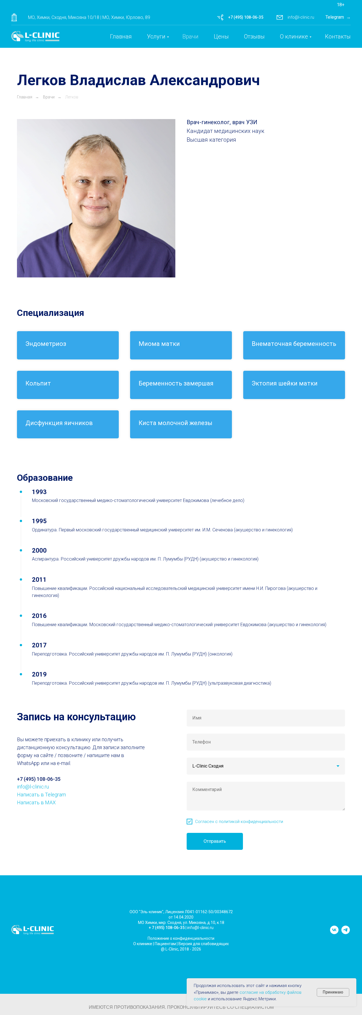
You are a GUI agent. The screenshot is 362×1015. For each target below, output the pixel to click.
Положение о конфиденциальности (181, 938)
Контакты (338, 36)
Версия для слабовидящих (203, 943)
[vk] (334, 932)
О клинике (294, 36)
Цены (221, 36)
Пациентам (165, 943)
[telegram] (345, 932)
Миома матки (159, 343)
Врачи (190, 36)
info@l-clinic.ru (301, 17)
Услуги (156, 36)
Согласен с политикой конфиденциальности (239, 821)
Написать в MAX (36, 802)
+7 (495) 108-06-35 (245, 17)
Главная (121, 36)
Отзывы (254, 36)
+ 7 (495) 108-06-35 (167, 927)
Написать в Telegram (41, 795)
